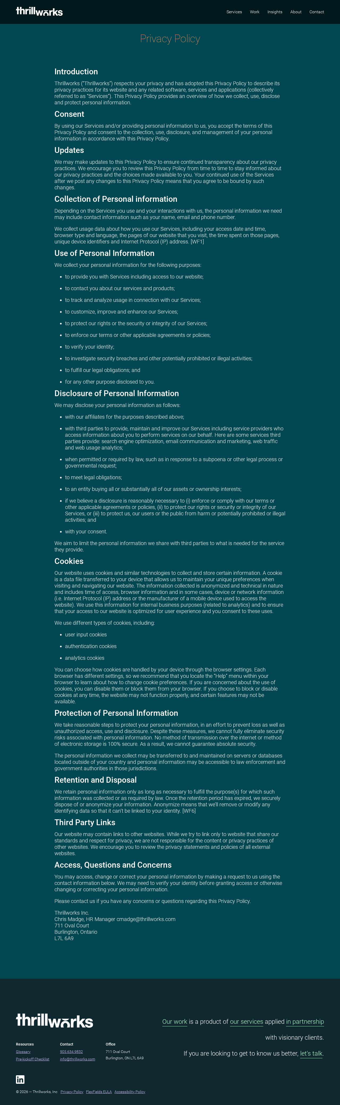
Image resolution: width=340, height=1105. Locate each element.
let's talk (311, 1053)
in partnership (305, 1021)
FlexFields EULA (99, 1092)
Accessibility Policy (129, 1092)
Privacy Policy (72, 1092)
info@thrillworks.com (77, 1059)
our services (246, 1021)
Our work (174, 1021)
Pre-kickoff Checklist (32, 1059)
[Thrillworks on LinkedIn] (20, 1079)
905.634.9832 (71, 1052)
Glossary (23, 1052)
